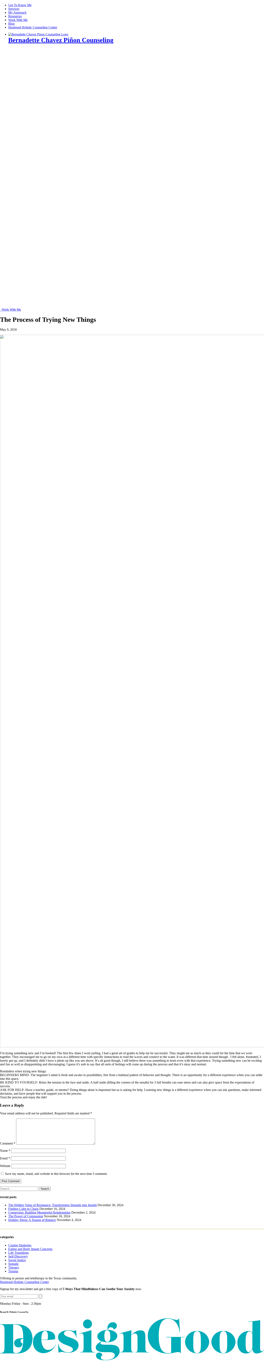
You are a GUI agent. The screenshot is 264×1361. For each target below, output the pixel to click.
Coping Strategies (19, 1245)
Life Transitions (18, 1252)
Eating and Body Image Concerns (30, 1249)
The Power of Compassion (25, 1216)
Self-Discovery (18, 1256)
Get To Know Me (20, 5)
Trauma (13, 1271)
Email (5, 1158)
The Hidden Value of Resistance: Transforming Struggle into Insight (52, 1205)
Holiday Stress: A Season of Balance (32, 1220)
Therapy (13, 1267)
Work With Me (18, 20)
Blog (11, 23)
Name (5, 1150)
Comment (7, 1143)
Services (13, 9)
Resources (15, 16)
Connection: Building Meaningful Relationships (39, 1212)
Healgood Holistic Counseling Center (32, 27)
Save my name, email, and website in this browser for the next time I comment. (56, 1173)
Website (5, 1166)
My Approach (17, 12)
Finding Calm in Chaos (23, 1209)
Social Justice (17, 1260)
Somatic (13, 1264)
